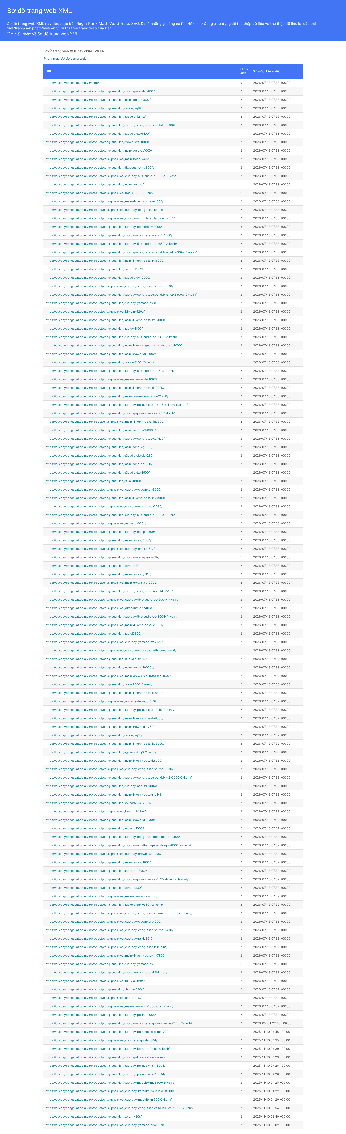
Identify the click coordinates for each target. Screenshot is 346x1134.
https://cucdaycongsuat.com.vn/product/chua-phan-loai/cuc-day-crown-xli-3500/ (103, 489)
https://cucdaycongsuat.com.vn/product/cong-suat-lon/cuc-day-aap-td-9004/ (101, 786)
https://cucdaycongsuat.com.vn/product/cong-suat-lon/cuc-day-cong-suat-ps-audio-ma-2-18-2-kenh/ (119, 1023)
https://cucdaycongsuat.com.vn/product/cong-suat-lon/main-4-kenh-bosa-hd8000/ (105, 743)
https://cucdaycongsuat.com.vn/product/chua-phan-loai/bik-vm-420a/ (95, 981)
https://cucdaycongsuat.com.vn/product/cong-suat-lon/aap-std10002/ (95, 828)
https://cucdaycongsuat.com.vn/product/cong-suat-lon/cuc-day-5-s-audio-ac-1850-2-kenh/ (111, 243)
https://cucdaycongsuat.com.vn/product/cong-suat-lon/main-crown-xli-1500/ (100, 820)
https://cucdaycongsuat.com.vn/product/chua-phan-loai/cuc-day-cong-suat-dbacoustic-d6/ (111, 650)
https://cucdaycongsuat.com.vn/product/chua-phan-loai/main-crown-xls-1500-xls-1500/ (108, 676)
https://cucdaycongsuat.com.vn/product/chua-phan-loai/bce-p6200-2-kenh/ (99, 193)
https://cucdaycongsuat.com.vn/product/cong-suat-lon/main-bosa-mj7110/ (98, 574)
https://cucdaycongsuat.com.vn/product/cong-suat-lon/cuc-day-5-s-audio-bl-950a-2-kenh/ (111, 371)
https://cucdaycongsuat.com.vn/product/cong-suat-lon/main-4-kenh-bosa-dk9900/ (105, 388)
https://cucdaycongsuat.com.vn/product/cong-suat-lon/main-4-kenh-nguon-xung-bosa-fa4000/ (114, 345)
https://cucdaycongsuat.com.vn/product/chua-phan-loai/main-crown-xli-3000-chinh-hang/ (109, 1006)
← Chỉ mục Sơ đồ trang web (64, 58)
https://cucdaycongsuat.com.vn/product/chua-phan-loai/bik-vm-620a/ (95, 311)
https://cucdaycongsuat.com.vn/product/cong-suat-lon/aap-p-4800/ (94, 328)
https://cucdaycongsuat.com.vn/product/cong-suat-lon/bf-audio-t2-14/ (96, 659)
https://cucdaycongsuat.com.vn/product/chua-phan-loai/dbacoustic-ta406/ (99, 608)
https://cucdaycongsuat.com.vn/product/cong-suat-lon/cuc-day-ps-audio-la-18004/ (105, 1074)
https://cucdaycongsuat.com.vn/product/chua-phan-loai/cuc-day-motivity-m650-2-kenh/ (109, 1099)
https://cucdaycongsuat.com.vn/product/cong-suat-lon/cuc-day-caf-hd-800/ (100, 91)
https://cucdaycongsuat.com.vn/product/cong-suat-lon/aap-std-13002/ (96, 871)
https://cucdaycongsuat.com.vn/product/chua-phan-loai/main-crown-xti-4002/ (101, 379)
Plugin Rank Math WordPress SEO (107, 23)
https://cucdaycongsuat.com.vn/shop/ (72, 82)
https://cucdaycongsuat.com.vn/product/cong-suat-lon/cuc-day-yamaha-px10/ (101, 964)
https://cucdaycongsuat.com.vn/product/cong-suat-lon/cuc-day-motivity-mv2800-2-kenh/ (110, 1082)
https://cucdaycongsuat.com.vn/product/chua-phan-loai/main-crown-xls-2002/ (101, 582)
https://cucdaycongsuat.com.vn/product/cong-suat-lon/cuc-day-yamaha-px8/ (101, 303)
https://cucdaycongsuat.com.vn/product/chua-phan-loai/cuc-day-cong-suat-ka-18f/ (105, 210)
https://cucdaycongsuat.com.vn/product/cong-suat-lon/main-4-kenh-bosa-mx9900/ (105, 498)
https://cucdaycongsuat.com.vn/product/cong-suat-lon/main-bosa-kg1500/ (99, 447)
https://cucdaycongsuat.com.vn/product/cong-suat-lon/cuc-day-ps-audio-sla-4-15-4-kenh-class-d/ (117, 404)
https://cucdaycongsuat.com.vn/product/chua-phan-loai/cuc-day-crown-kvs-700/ (103, 854)
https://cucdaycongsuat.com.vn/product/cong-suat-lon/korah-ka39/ (94, 887)
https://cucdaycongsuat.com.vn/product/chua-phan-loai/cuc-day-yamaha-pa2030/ (104, 506)
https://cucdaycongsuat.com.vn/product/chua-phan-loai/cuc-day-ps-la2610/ (99, 938)
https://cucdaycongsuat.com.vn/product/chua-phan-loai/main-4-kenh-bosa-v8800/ (104, 625)
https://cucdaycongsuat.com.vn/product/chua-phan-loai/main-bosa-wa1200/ (99, 159)
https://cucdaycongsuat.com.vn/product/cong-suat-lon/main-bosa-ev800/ (98, 99)
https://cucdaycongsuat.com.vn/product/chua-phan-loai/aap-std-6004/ (96, 523)
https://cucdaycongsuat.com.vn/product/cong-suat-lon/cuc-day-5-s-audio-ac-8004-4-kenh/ (111, 616)
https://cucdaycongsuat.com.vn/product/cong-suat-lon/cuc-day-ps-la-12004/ (101, 1015)
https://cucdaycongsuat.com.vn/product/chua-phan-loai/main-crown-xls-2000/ (101, 896)
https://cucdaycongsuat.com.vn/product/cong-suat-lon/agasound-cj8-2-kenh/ (101, 752)
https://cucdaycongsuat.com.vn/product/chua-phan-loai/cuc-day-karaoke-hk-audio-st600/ (110, 1091)
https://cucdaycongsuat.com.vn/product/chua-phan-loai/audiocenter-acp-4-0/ (101, 701)
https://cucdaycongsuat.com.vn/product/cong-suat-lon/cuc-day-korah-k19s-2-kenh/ (105, 1057)
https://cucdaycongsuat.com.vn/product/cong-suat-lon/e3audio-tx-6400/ (98, 133)
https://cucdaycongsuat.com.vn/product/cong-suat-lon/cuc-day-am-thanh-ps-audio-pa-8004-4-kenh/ (118, 845)
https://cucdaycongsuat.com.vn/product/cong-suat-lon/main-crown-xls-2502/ (101, 726)
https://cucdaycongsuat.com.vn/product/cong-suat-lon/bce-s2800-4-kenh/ (99, 684)
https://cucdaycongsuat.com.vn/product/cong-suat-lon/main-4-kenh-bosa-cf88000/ (105, 693)
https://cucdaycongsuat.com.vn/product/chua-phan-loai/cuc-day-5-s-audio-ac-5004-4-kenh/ (112, 599)
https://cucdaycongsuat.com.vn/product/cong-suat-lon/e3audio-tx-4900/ (98, 472)
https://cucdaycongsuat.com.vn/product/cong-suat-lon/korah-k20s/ (94, 1116)
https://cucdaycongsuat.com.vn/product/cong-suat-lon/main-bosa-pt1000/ (99, 150)
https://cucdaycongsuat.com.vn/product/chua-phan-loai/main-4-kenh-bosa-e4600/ (104, 201)
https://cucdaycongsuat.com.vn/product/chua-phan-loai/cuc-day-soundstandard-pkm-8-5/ (110, 218)
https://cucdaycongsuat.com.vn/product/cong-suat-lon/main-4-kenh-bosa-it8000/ (104, 760)
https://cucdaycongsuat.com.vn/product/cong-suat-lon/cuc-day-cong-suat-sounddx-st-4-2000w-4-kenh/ (121, 252)
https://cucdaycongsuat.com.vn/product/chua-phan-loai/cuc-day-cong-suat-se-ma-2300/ (109, 769)
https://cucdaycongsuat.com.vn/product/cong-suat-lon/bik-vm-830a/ (95, 989)
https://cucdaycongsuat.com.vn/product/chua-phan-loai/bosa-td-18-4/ (96, 811)
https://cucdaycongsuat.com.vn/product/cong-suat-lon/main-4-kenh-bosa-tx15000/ (105, 320)
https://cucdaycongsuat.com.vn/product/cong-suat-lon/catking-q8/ (93, 108)
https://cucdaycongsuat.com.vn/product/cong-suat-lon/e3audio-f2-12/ (96, 116)
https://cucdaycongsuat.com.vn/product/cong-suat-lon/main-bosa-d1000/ (98, 862)
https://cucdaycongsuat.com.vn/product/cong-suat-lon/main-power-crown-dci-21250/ (107, 396)
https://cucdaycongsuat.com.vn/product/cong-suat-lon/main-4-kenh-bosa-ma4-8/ (104, 794)
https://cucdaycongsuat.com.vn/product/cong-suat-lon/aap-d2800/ (93, 633)
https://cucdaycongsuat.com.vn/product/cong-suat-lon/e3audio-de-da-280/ (99, 455)
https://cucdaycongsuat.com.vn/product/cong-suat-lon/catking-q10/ (94, 735)
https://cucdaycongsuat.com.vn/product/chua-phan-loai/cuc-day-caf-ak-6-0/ (100, 549)
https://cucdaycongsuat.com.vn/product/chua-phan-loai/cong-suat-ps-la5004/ (101, 1040)
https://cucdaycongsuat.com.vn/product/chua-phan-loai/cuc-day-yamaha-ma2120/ (104, 642)
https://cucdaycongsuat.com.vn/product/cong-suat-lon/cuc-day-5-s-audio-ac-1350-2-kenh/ (111, 337)
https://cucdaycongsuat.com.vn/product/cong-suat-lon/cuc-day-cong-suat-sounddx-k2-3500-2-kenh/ (119, 777)
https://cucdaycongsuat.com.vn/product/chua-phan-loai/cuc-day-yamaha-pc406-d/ (105, 1125)
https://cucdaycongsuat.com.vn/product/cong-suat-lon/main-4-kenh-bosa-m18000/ (105, 260)
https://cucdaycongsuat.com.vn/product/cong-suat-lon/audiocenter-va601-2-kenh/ (104, 904)
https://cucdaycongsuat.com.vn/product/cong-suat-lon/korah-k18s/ (93, 565)
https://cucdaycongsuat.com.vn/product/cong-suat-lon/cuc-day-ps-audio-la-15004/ (105, 1065)
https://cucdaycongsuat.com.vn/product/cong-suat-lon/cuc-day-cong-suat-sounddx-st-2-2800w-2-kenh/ (121, 294)
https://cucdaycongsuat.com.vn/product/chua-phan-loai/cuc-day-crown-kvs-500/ (103, 921)
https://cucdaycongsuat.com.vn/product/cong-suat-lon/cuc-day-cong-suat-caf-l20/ (105, 438)
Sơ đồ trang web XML (58, 34)
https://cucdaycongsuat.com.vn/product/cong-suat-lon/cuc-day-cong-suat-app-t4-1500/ (109, 591)
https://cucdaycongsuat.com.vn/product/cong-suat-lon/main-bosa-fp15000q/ (101, 430)
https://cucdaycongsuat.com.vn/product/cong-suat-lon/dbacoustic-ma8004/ (100, 167)
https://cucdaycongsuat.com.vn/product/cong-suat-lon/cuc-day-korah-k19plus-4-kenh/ (108, 1048)
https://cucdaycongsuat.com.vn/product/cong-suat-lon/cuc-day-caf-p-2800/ (100, 532)
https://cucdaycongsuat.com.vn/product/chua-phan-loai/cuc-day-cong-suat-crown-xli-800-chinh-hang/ (119, 913)
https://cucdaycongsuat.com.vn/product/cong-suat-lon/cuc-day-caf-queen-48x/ (102, 557)
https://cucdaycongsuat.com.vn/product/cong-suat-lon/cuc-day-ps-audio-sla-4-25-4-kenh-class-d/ (117, 879)
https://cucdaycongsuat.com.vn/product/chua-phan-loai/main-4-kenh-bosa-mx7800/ (105, 955)
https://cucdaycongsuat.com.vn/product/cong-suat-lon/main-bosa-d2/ (95, 184)
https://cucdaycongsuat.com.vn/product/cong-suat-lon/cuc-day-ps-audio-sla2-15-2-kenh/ (110, 710)
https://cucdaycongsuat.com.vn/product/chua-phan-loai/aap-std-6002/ (96, 998)
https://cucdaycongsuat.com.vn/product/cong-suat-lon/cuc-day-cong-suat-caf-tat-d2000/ (110, 125)
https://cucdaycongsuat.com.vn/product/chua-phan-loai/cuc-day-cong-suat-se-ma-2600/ (109, 286)
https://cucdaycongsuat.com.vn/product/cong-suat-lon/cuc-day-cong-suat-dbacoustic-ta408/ (113, 837)
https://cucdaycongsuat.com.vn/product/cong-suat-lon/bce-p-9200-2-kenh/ (100, 362)
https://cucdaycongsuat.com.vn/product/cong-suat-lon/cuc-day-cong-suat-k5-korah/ (106, 972)
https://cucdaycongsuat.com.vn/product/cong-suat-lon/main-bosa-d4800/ (98, 540)
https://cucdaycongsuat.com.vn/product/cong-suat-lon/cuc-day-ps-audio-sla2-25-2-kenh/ (110, 413)
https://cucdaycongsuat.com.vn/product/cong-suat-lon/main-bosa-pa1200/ (99, 464)
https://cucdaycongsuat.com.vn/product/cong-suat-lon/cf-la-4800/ (93, 481)
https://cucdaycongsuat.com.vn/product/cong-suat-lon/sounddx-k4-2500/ (98, 803)
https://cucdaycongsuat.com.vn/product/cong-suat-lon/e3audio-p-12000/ (98, 277)
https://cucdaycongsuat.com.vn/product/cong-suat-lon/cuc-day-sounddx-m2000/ (104, 227)
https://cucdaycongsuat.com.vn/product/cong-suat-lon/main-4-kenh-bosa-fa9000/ (104, 718)
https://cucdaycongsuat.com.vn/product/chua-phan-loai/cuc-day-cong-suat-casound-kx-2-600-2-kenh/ (119, 1108)
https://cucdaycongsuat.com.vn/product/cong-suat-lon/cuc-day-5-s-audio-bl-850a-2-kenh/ (111, 515)
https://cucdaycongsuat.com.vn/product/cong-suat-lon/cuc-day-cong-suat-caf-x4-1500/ (109, 235)
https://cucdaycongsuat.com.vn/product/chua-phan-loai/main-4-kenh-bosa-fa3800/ (105, 421)
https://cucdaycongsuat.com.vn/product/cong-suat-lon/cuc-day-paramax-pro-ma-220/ (107, 1031)
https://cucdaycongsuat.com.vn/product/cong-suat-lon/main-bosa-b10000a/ (100, 667)
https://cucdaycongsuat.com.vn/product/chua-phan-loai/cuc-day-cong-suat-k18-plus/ (106, 947)
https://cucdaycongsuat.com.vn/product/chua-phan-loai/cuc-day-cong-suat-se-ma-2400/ (109, 930)
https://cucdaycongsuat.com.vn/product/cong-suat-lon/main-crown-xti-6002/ (101, 354)
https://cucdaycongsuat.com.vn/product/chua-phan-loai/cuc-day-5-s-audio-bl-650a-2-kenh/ (111, 176)
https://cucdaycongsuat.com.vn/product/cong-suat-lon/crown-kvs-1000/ (97, 142)
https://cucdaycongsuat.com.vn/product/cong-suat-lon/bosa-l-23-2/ (94, 269)
